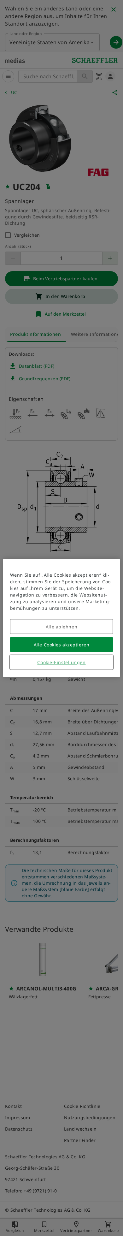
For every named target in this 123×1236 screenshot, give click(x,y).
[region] (61, 618)
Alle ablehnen (61, 627)
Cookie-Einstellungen (61, 662)
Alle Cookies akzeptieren (61, 645)
